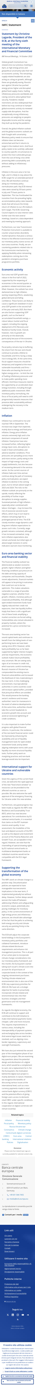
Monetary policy (24, 1124)
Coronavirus (9, 1130)
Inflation (8, 1120)
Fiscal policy (9, 1124)
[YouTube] (23, 1315)
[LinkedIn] (13, 1315)
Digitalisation (22, 1142)
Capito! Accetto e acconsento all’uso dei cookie (18, 1376)
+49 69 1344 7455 (17, 1195)
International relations (22, 1139)
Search (25, 5)
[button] (31, 2)
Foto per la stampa (11, 1245)
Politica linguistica (11, 1297)
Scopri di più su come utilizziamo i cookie (19, 1371)
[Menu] (31, 6)
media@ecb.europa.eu (19, 1199)
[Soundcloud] (28, 1315)
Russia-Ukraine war (18, 1127)
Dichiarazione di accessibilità (15, 1293)
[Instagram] (18, 1315)
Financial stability (23, 1120)
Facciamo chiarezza (11, 1242)
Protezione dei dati (11, 1284)
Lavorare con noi (10, 1239)
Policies (10, 1142)
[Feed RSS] (18, 1319)
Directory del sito (11, 1301)
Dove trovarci (9, 1251)
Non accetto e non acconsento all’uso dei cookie (19, 1381)
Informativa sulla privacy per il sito (17, 1287)
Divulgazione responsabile (14, 1272)
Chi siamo (8, 1236)
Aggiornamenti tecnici (12, 1269)
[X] (8, 1315)
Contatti (7, 1248)
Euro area (17, 1136)
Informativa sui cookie (12, 1290)
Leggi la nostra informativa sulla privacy (18, 1368)
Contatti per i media (13, 1215)
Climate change (24, 1130)
